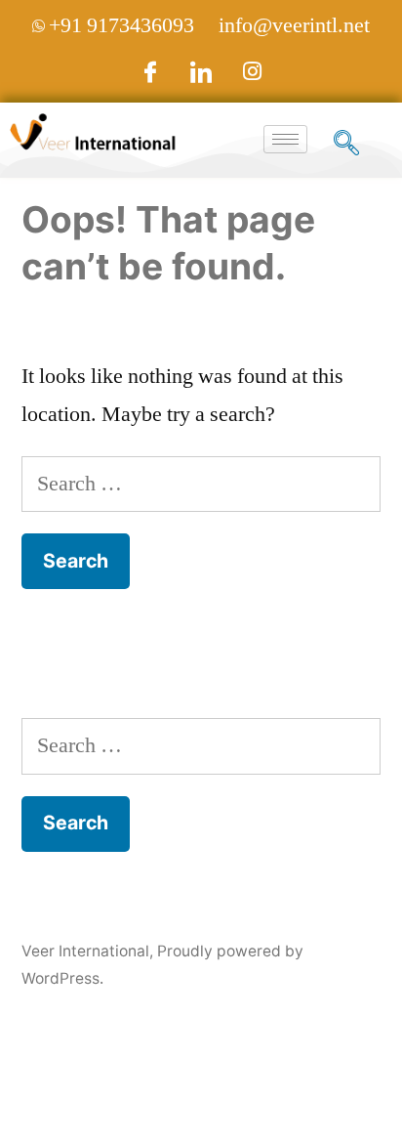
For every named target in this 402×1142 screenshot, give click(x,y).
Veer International (85, 951)
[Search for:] (201, 483)
